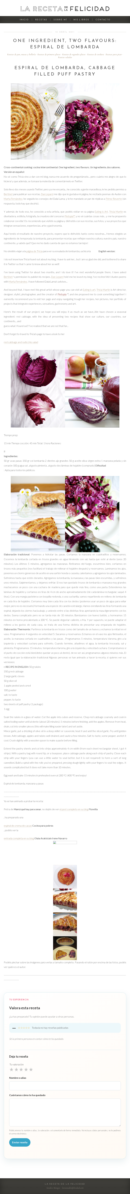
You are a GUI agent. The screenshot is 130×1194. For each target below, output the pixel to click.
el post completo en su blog (73, 809)
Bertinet (8, 194)
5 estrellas (31, 1069)
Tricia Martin (116, 211)
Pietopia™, (70, 216)
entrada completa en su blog (19, 838)
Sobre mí (60, 20)
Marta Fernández (13, 198)
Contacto (103, 20)
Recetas (41, 20)
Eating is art (89, 289)
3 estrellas (21, 1069)
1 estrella (11, 1069)
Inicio (24, 20)
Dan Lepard (47, 194)
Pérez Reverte (114, 198)
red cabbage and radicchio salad (21, 342)
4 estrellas (26, 1069)
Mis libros (81, 20)
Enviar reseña (19, 1142)
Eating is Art (101, 211)
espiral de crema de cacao (18, 825)
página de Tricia (34, 251)
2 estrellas (16, 1069)
